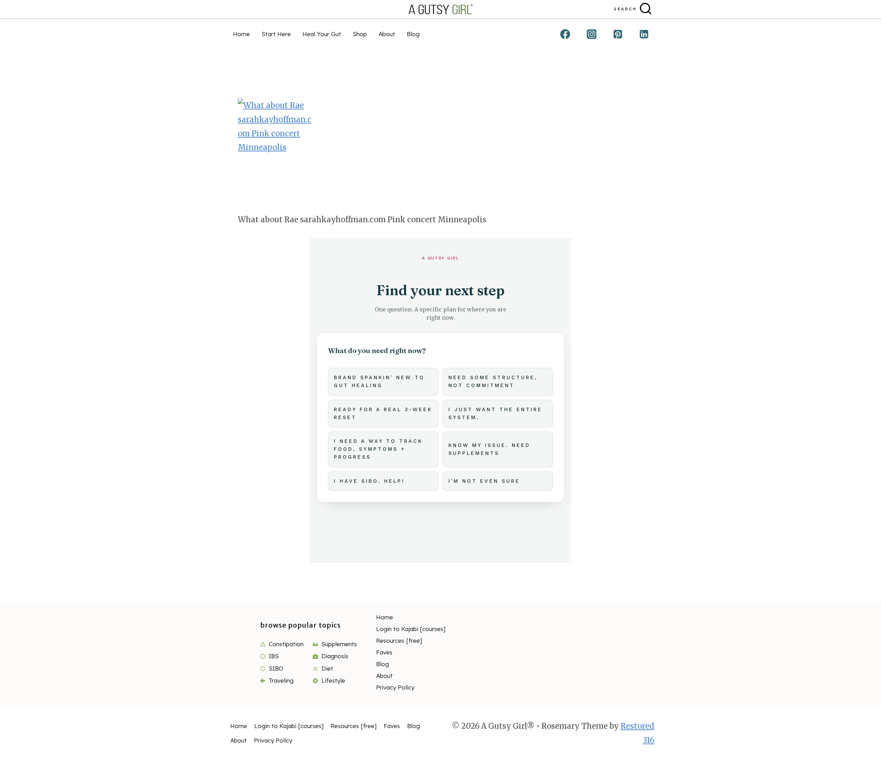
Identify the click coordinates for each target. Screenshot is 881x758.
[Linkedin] (644, 34)
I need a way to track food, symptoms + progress (378, 449)
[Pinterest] (618, 34)
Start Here (276, 34)
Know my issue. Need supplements (489, 449)
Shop (360, 34)
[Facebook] (565, 34)
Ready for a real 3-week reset (383, 413)
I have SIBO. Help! (369, 481)
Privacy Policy (395, 687)
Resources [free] (399, 640)
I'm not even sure (484, 481)
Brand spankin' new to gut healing (379, 381)
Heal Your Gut (321, 34)
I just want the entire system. (495, 413)
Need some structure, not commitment (493, 381)
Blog (413, 34)
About (387, 34)
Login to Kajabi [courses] (411, 628)
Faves (384, 652)
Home (241, 34)
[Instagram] (591, 34)
